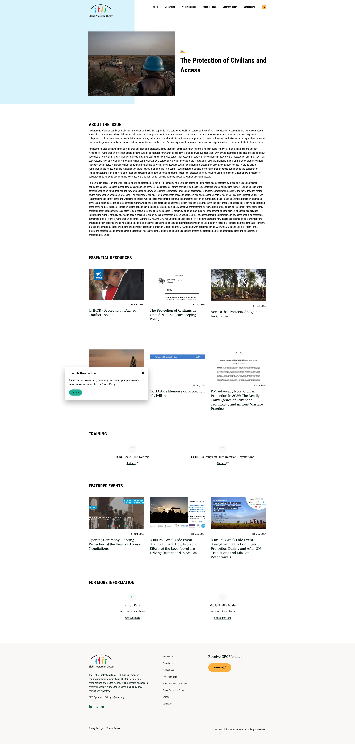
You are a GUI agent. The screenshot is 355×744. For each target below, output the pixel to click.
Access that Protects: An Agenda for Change (236, 314)
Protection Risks (189, 7)
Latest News (249, 7)
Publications (168, 670)
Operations (170, 7)
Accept (76, 392)
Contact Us (167, 703)
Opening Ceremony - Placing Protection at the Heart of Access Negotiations (114, 544)
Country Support (230, 7)
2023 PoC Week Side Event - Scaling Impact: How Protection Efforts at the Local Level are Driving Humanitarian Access (175, 546)
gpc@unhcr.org (117, 697)
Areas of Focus (209, 7)
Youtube (104, 707)
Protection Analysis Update (175, 683)
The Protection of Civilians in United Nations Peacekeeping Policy (173, 315)
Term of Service (113, 728)
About (155, 7)
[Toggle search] (264, 7)
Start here (131, 463)
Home (182, 51)
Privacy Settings (96, 728)
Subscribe (218, 667)
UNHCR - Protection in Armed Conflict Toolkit (112, 313)
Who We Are (168, 656)
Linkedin (91, 707)
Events (166, 697)
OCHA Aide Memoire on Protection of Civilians (177, 393)
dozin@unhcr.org (222, 617)
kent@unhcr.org (132, 617)
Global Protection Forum (173, 690)
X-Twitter (97, 707)
